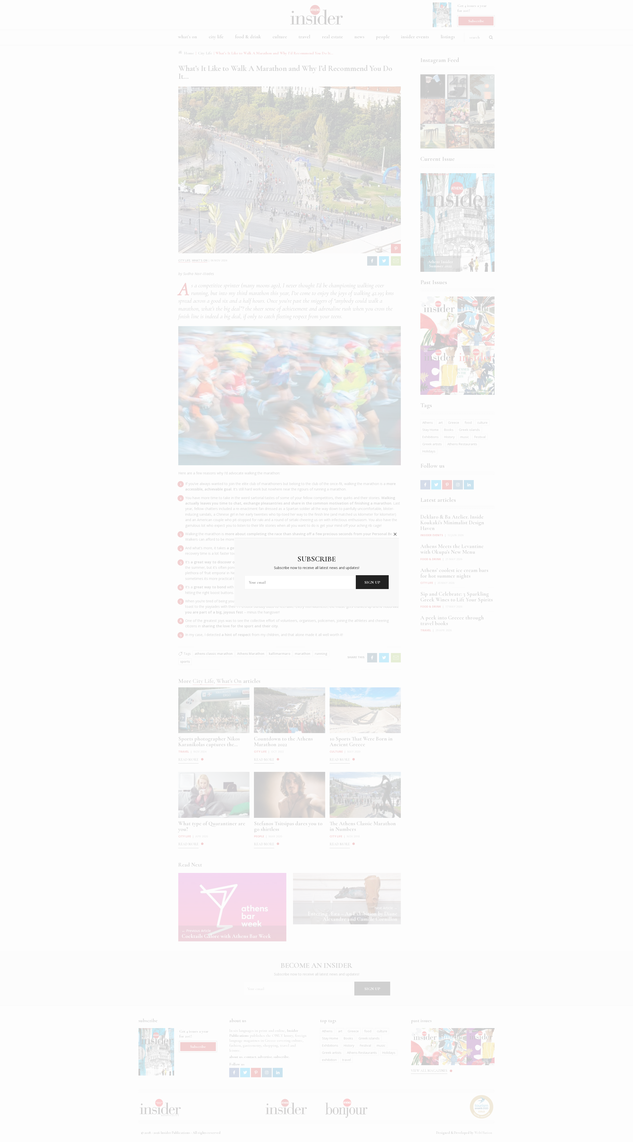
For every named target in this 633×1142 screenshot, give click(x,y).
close (395, 534)
